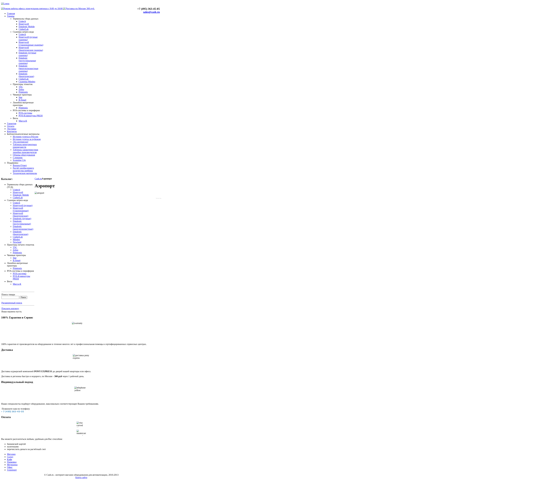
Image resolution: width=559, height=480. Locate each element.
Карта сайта (81, 477)
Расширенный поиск (11, 303)
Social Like (158, 198)
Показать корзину (10, 308)
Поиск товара (8, 294)
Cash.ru (38, 178)
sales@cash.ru (151, 12)
